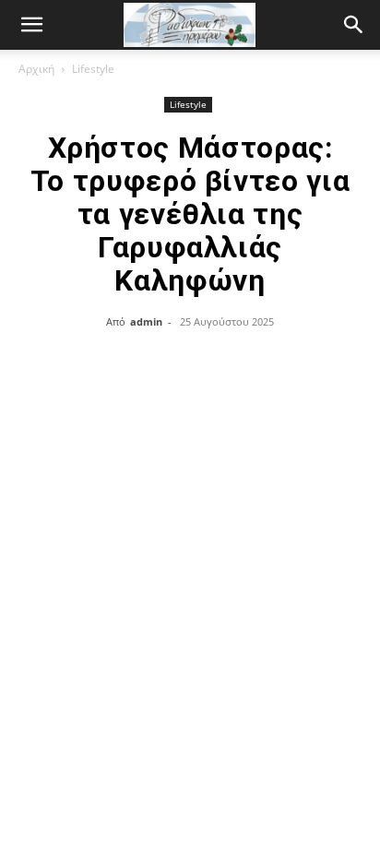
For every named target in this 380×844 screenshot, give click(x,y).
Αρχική (36, 69)
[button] (354, 25)
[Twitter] (146, 363)
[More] (274, 363)
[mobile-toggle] (31, 25)
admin (146, 321)
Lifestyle (93, 69)
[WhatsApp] (231, 363)
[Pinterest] (189, 363)
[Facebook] (104, 363)
